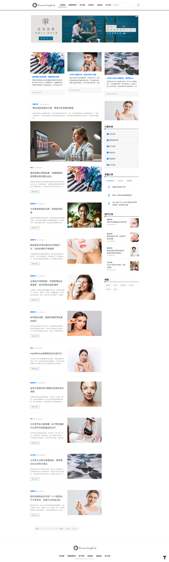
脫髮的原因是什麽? (119, 187)
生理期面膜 (123, 285)
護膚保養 (35, 104)
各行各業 (109, 5)
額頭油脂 (108, 289)
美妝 (31, 167)
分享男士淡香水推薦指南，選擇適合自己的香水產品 (121, 78)
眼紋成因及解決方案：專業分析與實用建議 (53, 108)
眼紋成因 (131, 285)
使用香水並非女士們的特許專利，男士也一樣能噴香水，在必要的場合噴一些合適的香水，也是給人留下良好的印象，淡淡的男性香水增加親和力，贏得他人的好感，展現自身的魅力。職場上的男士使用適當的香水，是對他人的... (122, 86)
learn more (35, 191)
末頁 (61, 528)
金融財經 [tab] (129, 181)
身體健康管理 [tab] (110, 181)
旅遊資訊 (91, 5)
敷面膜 (115, 285)
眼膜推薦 (108, 285)
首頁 (37, 528)
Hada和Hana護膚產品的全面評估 (46, 353)
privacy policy (91, 558)
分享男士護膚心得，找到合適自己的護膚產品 (83, 75)
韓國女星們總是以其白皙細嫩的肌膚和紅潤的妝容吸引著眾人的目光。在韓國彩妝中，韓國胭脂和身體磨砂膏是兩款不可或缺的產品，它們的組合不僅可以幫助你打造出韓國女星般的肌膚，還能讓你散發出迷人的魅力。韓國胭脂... (47, 85)
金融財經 (100, 5)
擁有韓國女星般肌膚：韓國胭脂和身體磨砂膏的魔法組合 (46, 77)
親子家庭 (83, 5)
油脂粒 (115, 289)
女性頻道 (63, 5)
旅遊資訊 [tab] (120, 181)
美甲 (31, 419)
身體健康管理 (73, 5)
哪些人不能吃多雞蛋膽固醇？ (122, 195)
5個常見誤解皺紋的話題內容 (117, 222)
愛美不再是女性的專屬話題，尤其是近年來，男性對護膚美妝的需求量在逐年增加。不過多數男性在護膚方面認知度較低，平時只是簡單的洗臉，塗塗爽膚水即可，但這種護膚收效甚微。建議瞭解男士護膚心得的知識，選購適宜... (84, 82)
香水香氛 (33, 455)
